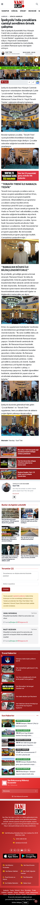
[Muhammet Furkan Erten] (20, 251)
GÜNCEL (14, 11)
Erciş (22, 890)
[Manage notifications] (35, 901)
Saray (5, 894)
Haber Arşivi (27, 883)
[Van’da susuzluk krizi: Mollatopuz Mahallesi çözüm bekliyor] (10, 531)
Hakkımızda (11, 894)
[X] (14, 850)
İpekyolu (6, 890)
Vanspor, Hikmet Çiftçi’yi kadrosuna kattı (27, 725)
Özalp (34, 890)
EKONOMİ (32, 11)
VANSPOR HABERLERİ (23, 720)
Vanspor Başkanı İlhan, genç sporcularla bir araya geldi (26, 763)
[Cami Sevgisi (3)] (20, 158)
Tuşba (12, 890)
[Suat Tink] (6, 487)
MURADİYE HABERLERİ (23, 740)
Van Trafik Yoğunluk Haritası (28, 872)
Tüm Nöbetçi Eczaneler (21, 796)
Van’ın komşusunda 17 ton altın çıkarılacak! (26, 753)
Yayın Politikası (31, 894)
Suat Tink (16, 486)
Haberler (4, 16)
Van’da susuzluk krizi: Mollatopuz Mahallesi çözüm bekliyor (9, 539)
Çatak (27, 892)
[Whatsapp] (25, 850)
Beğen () (14, 622)
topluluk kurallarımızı (19, 596)
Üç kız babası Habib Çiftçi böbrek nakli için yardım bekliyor (29, 521)
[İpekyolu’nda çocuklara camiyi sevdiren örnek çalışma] (20, 68)
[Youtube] (21, 850)
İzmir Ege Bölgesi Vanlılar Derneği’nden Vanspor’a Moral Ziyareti (24, 734)
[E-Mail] (14, 497)
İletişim (18, 894)
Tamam (25, 902)
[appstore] (11, 856)
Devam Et (15, 493)
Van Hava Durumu (28, 865)
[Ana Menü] (2, 4)
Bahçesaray (34, 892)
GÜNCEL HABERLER (16, 16)
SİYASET (23, 11)
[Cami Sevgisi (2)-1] (20, 391)
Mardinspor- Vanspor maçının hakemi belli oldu (25, 773)
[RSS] (28, 850)
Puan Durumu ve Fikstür (9, 878)
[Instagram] (18, 850)
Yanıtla (7, 622)
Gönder (6, 589)
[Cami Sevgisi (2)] (20, 118)
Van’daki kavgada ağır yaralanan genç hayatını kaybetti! (26, 744)
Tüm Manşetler (28, 877)
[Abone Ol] (37, 82)
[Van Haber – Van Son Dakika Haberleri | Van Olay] (19, 4)
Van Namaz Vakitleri (12, 871)
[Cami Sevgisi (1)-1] (20, 425)
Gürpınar (21, 892)
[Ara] (37, 4)
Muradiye (28, 890)
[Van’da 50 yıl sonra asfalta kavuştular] (29, 531)
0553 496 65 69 (21, 839)
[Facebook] (11, 850)
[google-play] (29, 856)
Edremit (17, 890)
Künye (24, 894)
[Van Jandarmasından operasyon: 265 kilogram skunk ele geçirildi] (10, 513)
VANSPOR (5, 11)
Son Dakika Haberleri (11, 883)
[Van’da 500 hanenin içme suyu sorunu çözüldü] (29, 549)
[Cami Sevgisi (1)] (20, 310)
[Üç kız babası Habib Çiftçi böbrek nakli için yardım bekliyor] (29, 513)
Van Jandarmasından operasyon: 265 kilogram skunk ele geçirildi (10, 521)
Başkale (10, 892)
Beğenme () (23, 622)
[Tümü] (37, 715)
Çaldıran (4, 892)
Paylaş (6, 82)
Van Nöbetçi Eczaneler (8, 866)
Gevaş (16, 892)
